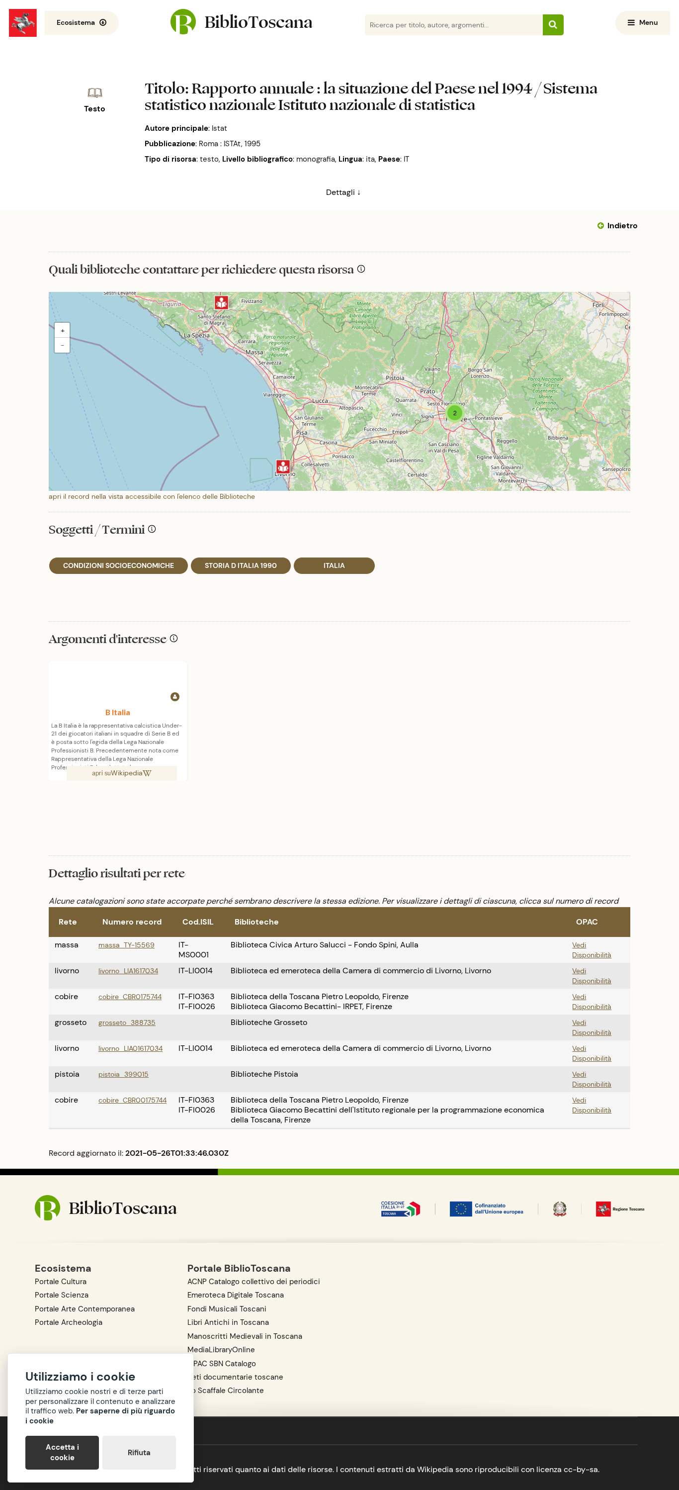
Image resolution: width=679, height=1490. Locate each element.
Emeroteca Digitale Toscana (235, 1295)
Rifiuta (139, 1453)
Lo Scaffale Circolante (225, 1391)
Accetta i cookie (62, 1452)
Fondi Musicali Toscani (226, 1309)
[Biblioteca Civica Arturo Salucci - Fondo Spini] (221, 302)
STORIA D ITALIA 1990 (241, 565)
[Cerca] (553, 24)
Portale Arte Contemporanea (85, 1309)
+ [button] (63, 330)
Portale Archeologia (68, 1322)
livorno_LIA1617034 (128, 970)
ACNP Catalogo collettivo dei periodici (253, 1282)
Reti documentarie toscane (235, 1377)
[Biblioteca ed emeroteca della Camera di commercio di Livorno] (283, 467)
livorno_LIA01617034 (130, 1048)
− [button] (62, 345)
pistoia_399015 (123, 1074)
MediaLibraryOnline (221, 1350)
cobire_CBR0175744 (130, 996)
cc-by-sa (581, 1469)
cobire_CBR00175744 (132, 1100)
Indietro (622, 225)
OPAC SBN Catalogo (221, 1364)
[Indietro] (602, 225)
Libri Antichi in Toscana (228, 1322)
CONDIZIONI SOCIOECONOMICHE (118, 565)
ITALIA (334, 565)
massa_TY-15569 (126, 944)
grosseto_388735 (127, 1022)
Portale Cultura (60, 1282)
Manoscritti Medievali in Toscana (244, 1336)
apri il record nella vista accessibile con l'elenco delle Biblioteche (152, 496)
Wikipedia (127, 772)
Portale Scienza (61, 1295)
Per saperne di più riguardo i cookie (100, 1416)
